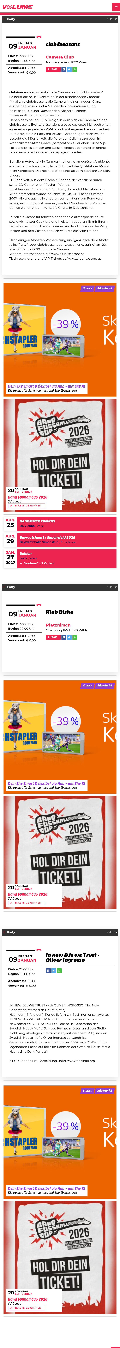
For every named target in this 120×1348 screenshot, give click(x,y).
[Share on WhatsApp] (74, 69)
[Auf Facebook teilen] (63, 69)
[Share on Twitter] (69, 69)
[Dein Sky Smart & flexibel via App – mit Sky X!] (60, 339)
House (113, 19)
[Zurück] (4, 19)
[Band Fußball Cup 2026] (60, 455)
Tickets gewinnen (27, 506)
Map (54, 69)
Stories (87, 288)
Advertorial (104, 288)
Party (11, 19)
